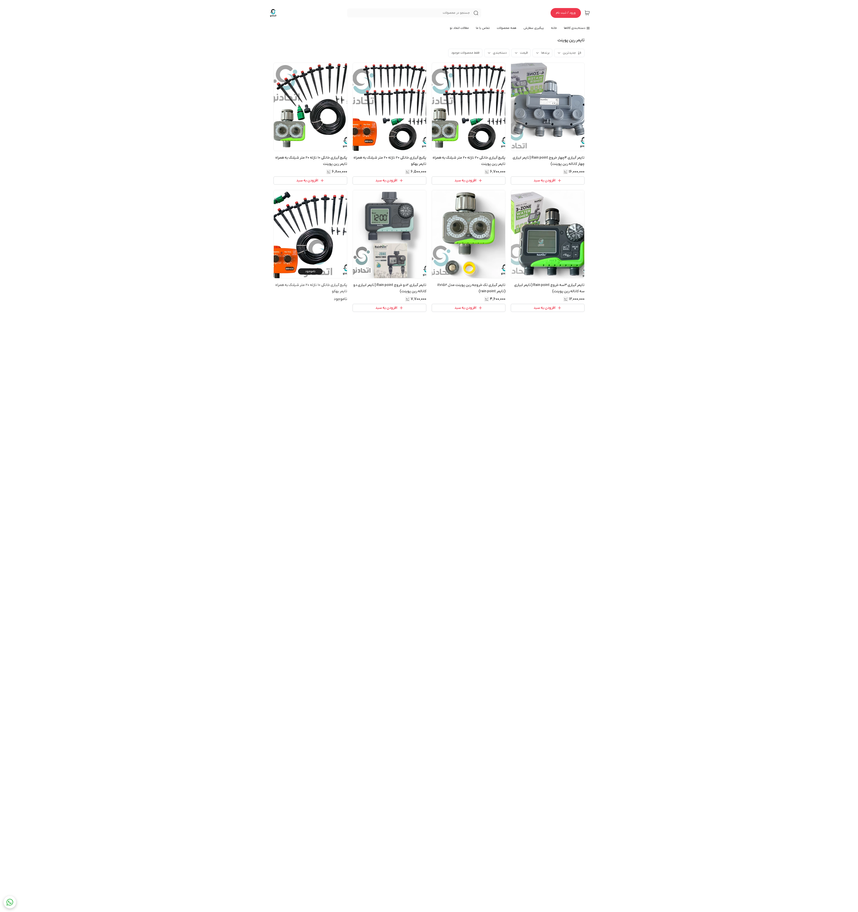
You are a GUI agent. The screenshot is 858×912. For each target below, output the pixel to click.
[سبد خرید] (587, 13)
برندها (545, 53)
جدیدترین (569, 53)
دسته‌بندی (500, 53)
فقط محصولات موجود (465, 53)
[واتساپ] (10, 902)
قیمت (524, 53)
